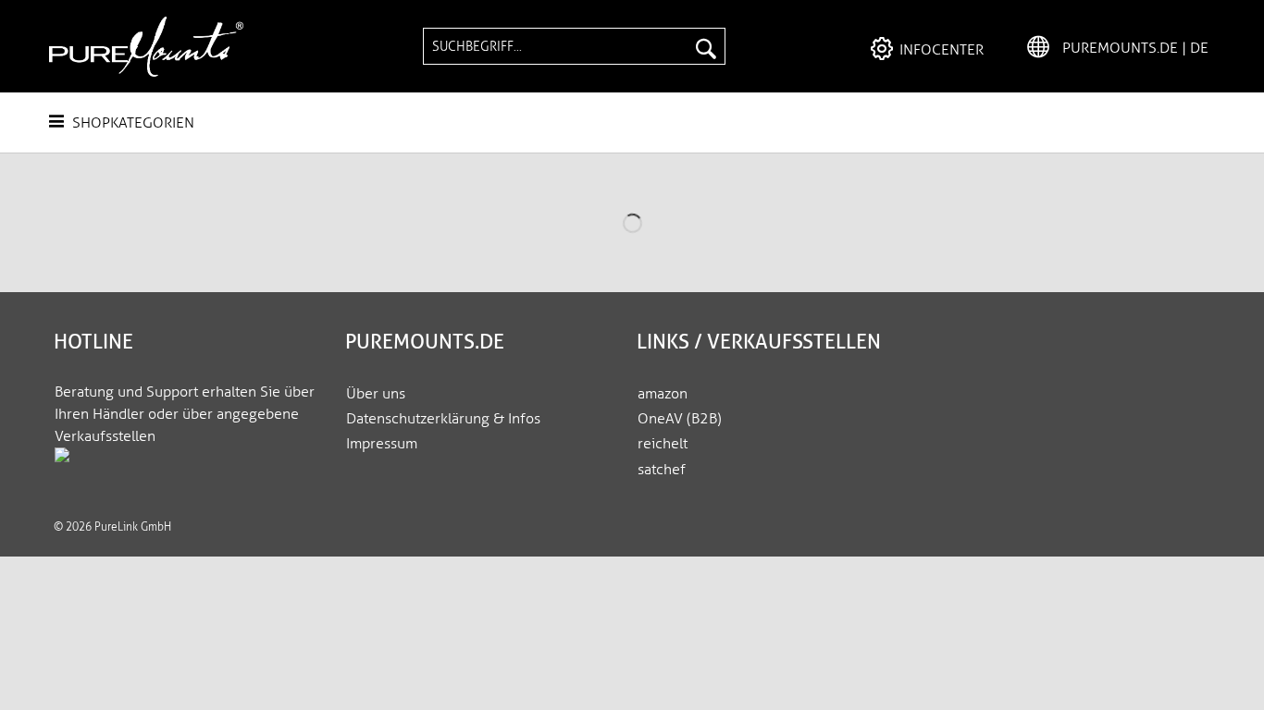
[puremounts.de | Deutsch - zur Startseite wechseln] (146, 47)
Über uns (375, 393)
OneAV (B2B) (680, 418)
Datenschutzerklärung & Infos (443, 418)
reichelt (663, 443)
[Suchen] (706, 46)
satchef (662, 469)
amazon (663, 393)
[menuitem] (574, 46)
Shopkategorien (131, 122)
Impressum (381, 443)
